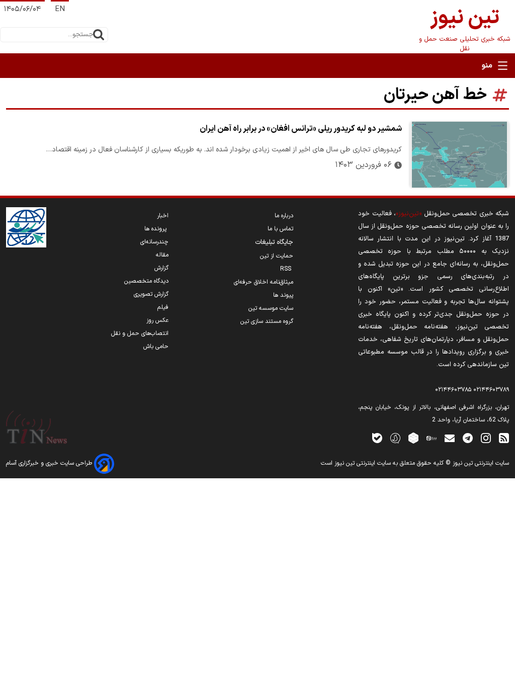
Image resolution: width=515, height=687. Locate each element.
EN (60, 9)
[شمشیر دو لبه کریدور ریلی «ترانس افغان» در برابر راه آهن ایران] (459, 155)
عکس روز (157, 320)
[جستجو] (98, 34)
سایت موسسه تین (270, 308)
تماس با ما (280, 228)
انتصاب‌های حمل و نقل (139, 333)
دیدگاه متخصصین (146, 281)
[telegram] (468, 438)
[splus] (395, 438)
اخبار (162, 215)
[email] (450, 438)
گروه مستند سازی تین (266, 321)
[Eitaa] (431, 438)
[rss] (504, 438)
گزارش (161, 268)
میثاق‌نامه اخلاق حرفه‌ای (263, 282)
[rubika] (413, 438)
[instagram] (486, 438)
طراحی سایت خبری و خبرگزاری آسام (50, 463)
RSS (286, 269)
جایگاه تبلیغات (274, 242)
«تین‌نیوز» (408, 213)
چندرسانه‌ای (154, 241)
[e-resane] (26, 227)
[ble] (377, 438)
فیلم (162, 307)
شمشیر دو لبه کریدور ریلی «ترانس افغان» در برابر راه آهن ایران (301, 129)
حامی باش (155, 346)
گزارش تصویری (151, 294)
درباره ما (284, 215)
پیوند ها (283, 295)
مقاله (162, 255)
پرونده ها (156, 228)
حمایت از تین (276, 256)
